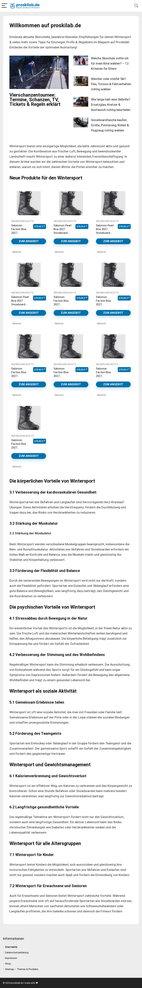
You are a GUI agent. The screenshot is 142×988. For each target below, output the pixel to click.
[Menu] (4, 6)
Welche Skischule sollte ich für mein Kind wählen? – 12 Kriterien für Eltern (110, 63)
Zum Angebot (29, 241)
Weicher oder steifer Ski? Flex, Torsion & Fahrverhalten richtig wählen (111, 84)
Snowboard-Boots (22, 221)
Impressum (11, 958)
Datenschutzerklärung (16, 952)
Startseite (11, 947)
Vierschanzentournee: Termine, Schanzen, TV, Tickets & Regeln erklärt (34, 99)
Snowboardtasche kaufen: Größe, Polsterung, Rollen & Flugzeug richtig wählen (110, 125)
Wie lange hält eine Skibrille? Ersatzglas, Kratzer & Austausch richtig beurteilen (110, 105)
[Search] (136, 6)
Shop (8, 963)
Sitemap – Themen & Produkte (21, 969)
